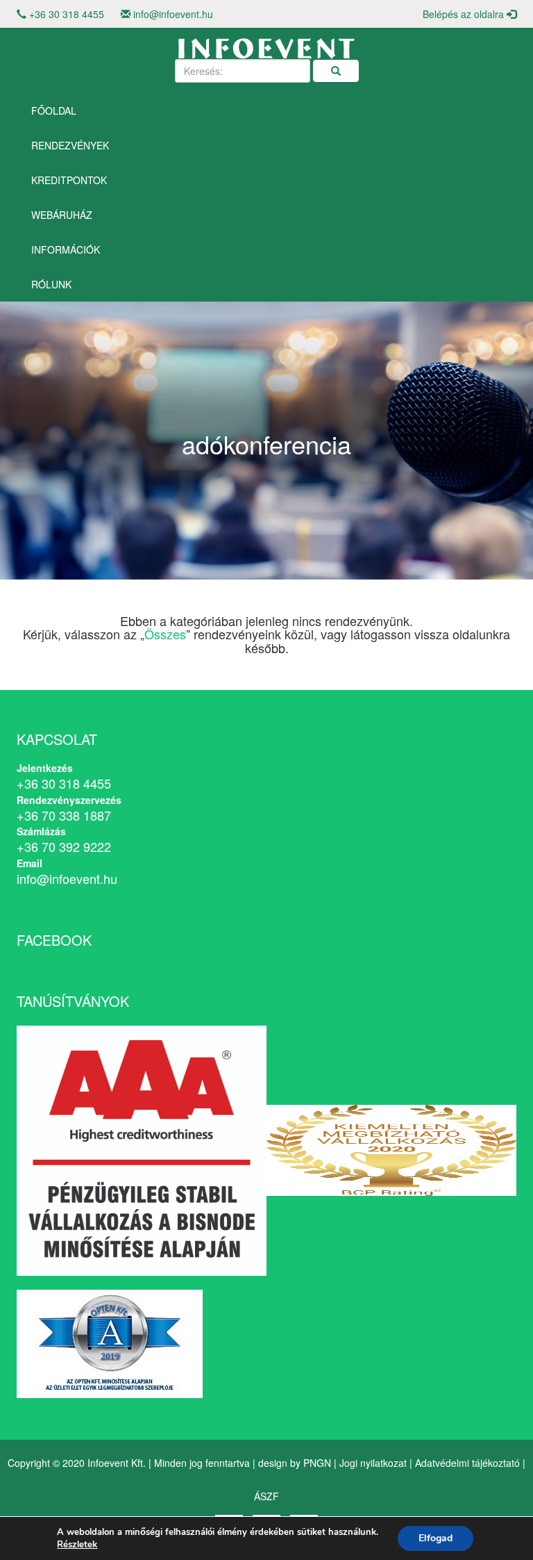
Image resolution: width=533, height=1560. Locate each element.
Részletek (77, 1544)
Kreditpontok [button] (69, 180)
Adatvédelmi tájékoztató (467, 1463)
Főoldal (53, 110)
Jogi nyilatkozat (373, 1463)
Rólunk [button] (51, 284)
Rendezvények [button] (70, 145)
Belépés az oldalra (465, 14)
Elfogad (435, 1538)
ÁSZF (266, 1496)
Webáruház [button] (61, 215)
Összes (165, 634)
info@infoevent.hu (173, 14)
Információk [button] (65, 249)
